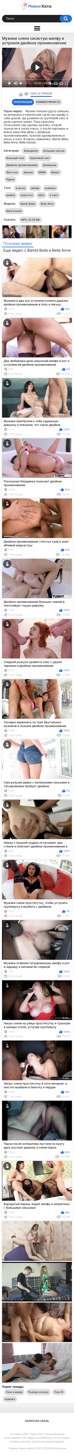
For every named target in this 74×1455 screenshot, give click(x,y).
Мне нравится (21, 94)
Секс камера (14, 1392)
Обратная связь (37, 1421)
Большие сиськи (53, 150)
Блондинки (31, 150)
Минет (55, 172)
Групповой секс (40, 158)
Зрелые (28, 172)
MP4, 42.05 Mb (30, 219)
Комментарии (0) (48, 101)
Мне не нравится (26, 94)
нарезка (10, 1399)
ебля (41, 195)
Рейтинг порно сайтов (22, 1448)
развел (10, 195)
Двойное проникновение (21, 165)
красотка (26, 195)
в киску (20, 188)
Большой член (15, 158)
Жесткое (12, 172)
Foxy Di (59, 1392)
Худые (10, 179)
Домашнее (49, 165)
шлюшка (50, 188)
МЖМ (42, 172)
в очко (54, 195)
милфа (35, 188)
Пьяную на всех (38, 1392)
